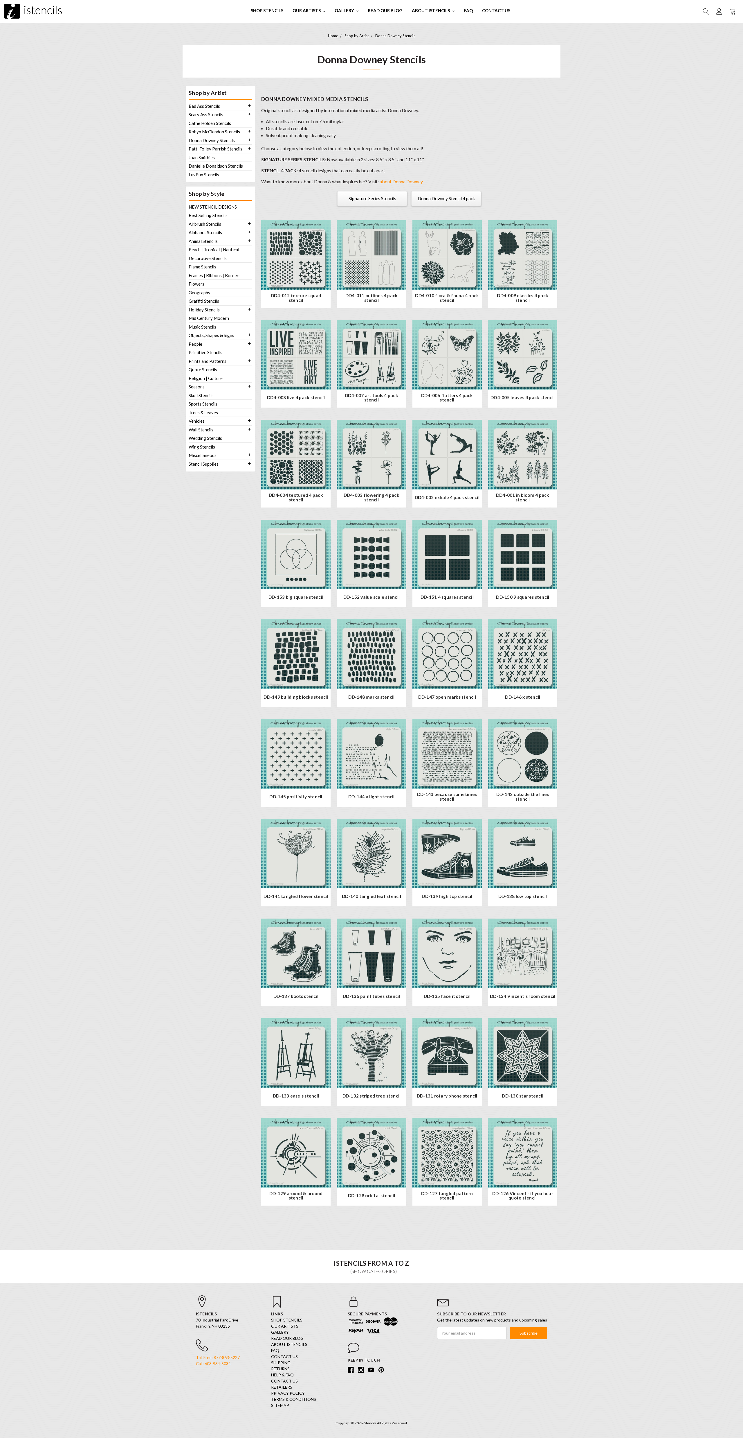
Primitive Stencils (205, 352)
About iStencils (431, 10)
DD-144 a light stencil (371, 797)
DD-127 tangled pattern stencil (447, 1195)
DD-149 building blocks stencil (296, 697)
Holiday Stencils (204, 309)
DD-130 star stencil (522, 1096)
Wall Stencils (201, 429)
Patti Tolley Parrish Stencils (215, 148)
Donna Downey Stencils (212, 140)
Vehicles (197, 421)
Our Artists (307, 10)
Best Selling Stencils (208, 215)
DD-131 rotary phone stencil (447, 1096)
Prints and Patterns (207, 361)
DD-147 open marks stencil (447, 697)
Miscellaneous (203, 455)
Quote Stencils (203, 369)
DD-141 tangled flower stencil (296, 896)
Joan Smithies (202, 157)
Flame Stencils (202, 266)
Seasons (197, 386)
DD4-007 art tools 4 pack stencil (371, 397)
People (195, 344)
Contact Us (496, 10)
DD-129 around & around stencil (296, 1195)
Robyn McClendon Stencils (214, 131)
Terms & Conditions (293, 1399)
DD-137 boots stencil (295, 996)
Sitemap (280, 1405)
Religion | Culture (206, 378)
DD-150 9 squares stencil (522, 597)
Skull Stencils (201, 395)
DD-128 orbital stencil (371, 1195)
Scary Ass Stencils (206, 114)
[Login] (719, 11)
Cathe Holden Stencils (210, 123)
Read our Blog (385, 10)
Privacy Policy (288, 1393)
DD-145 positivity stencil (295, 797)
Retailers (281, 1387)
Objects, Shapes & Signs (211, 335)
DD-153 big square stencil (295, 597)
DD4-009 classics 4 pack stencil (522, 297)
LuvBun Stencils (204, 174)
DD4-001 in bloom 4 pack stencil (522, 497)
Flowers (196, 283)
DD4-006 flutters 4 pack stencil (447, 397)
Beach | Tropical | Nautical (214, 249)
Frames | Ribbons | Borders (215, 275)
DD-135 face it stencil (447, 996)
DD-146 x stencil (522, 697)
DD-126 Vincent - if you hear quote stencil (522, 1195)
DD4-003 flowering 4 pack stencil (371, 497)
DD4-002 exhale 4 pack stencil (447, 497)
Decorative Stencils (208, 258)
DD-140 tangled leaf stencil (371, 896)
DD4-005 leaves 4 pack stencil (522, 397)
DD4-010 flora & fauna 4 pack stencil (447, 297)
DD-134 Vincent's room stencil (522, 996)
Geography (199, 292)
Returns (280, 1368)
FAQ (468, 10)
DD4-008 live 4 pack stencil (296, 397)
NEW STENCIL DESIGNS (213, 206)
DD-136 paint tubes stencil (371, 996)
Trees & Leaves (203, 412)
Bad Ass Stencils (204, 106)
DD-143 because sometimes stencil (447, 796)
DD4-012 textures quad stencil (296, 297)
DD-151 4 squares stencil (447, 597)
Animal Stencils (203, 241)
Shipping (281, 1362)
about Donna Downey (401, 181)
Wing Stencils (202, 446)
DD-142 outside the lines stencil (522, 796)
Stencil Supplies (204, 464)
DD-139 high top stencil (447, 896)
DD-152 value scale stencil (371, 597)
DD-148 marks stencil (371, 697)
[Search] (705, 11)
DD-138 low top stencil (522, 896)
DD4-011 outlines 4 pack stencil (371, 297)
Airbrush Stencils (205, 224)
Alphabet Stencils (205, 232)
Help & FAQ (282, 1374)
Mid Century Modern (209, 318)
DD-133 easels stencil (296, 1096)
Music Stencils (202, 326)
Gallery (345, 10)
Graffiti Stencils (204, 301)
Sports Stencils (203, 403)
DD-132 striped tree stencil (371, 1096)
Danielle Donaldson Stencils (216, 165)
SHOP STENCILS (267, 10)
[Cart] (732, 11)
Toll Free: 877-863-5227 (218, 1357)
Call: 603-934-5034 (213, 1363)
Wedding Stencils (205, 438)
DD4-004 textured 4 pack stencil (296, 497)
